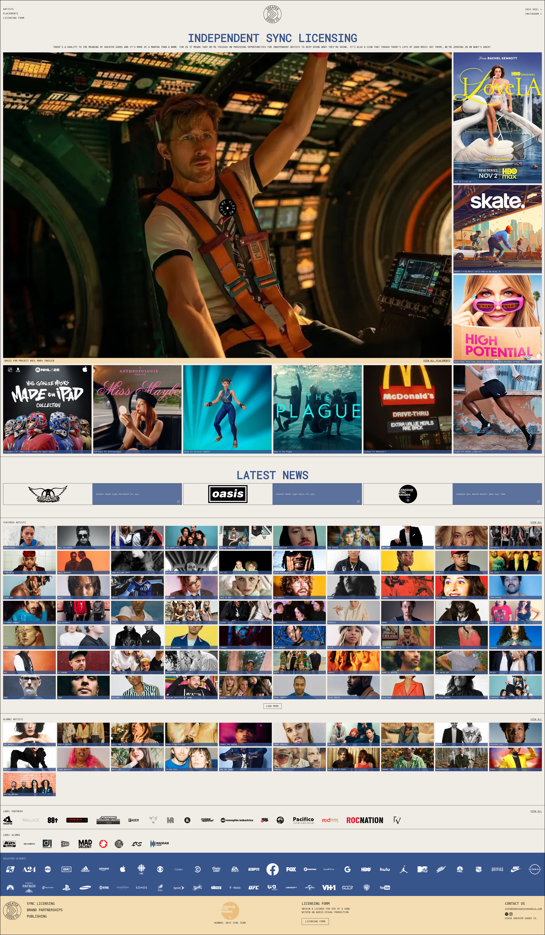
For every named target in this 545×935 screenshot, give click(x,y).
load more (272, 706)
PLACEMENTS (10, 13)
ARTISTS (8, 9)
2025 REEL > (533, 9)
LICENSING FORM (13, 18)
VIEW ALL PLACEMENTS (436, 360)
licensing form (315, 921)
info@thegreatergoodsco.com (523, 908)
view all (536, 522)
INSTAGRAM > (533, 13)
